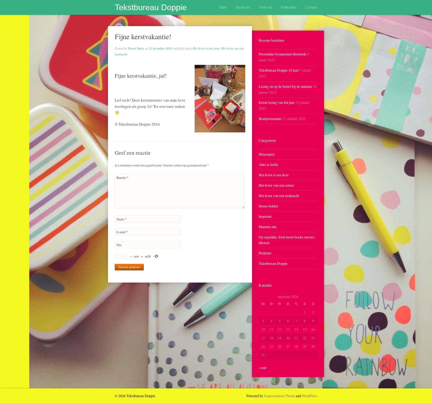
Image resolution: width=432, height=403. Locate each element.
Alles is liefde (268, 164)
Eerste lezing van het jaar (276, 102)
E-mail (122, 232)
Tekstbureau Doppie (151, 7)
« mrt (262, 367)
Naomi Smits (136, 48)
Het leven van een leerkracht (279, 195)
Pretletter (265, 253)
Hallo (223, 7)
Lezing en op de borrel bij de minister (285, 86)
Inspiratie (265, 216)
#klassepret (266, 154)
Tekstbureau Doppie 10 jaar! (279, 70)
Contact (311, 7)
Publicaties (289, 7)
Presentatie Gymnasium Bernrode (282, 54)
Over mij (265, 7)
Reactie (122, 177)
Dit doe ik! (243, 7)
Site (119, 245)
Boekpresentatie (270, 118)
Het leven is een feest (206, 48)
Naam (121, 219)
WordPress (309, 395)
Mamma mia (268, 226)
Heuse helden (268, 206)
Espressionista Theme (279, 395)
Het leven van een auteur (276, 185)
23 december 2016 (160, 48)
